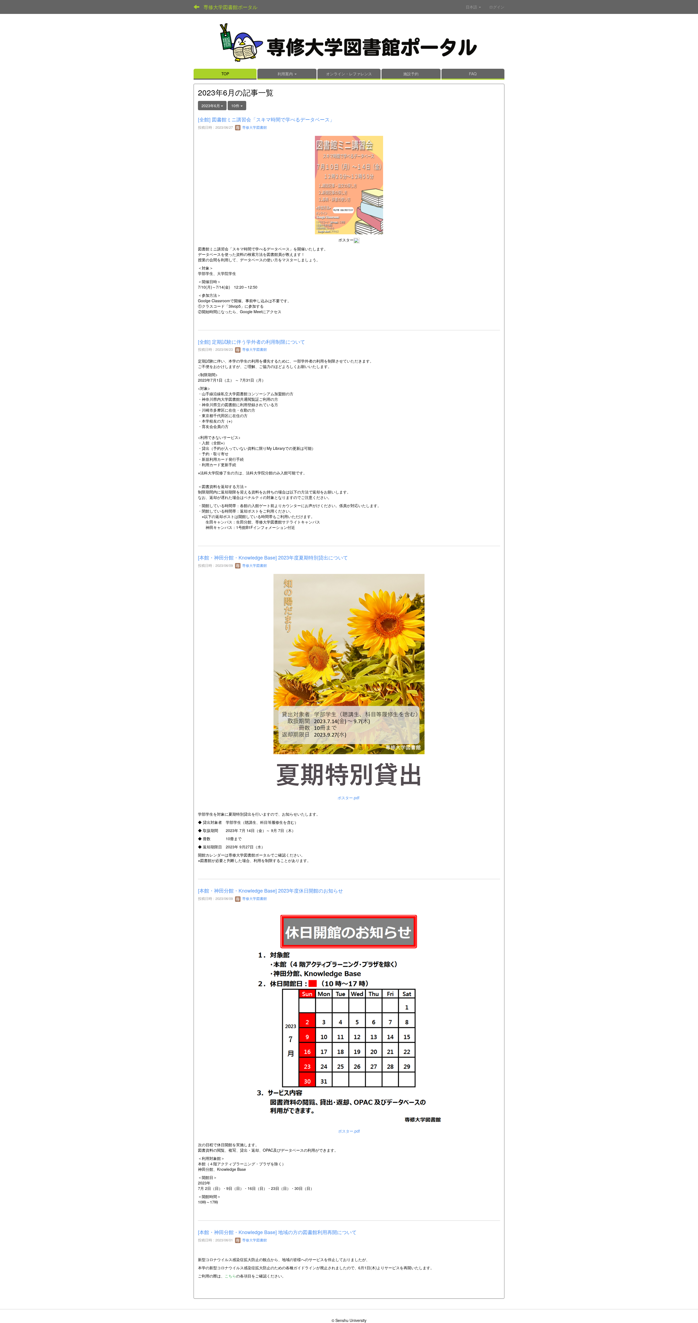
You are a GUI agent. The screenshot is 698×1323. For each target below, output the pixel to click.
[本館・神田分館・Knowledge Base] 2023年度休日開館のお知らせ (270, 890)
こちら (230, 1276)
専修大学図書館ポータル (230, 6)
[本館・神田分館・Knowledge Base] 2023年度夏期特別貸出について (273, 557)
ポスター (346, 240)
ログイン (496, 7)
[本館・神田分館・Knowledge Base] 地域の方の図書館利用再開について (278, 1231)
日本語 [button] (472, 7)
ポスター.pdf (348, 797)
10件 (235, 105)
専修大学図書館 (254, 127)
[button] (287, 74)
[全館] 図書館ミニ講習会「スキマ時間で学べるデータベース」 (266, 119)
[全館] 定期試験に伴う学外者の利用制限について (251, 341)
